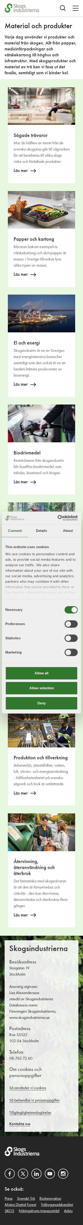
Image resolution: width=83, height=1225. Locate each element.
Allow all (41, 673)
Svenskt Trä (26, 1199)
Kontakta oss (19, 1124)
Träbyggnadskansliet (57, 1205)
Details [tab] (41, 531)
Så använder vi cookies (27, 1088)
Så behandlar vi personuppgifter (34, 1100)
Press (8, 1199)
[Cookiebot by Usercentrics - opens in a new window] (58, 518)
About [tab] (68, 531)
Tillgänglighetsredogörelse (30, 1113)
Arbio (68, 1211)
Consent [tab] (15, 531)
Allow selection (41, 688)
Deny (41, 703)
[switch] (71, 624)
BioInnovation (50, 1199)
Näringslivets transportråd (39, 1211)
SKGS (9, 1211)
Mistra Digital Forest (20, 1205)
